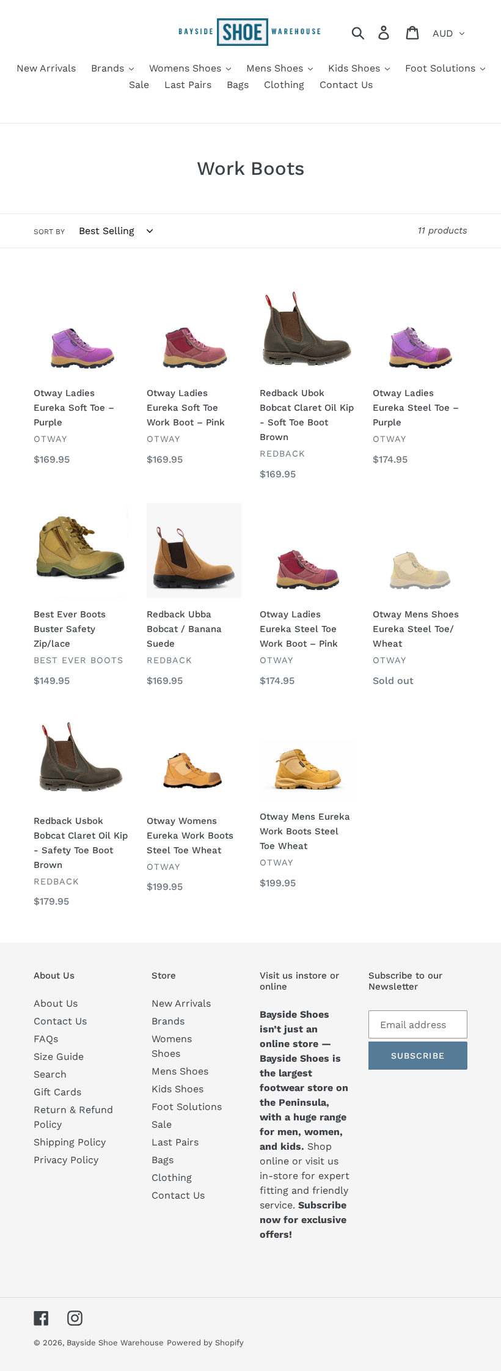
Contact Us (60, 1021)
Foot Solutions (187, 1106)
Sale (162, 1124)
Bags (163, 1160)
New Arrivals (181, 1003)
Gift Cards (57, 1092)
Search (50, 1074)
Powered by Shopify (205, 1342)
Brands (168, 1021)
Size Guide (59, 1056)
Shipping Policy (70, 1142)
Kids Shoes (177, 1089)
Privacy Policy (66, 1160)
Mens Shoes (180, 1071)
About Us (56, 1003)
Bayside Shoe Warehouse (115, 1342)
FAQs (46, 1039)
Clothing (172, 1177)
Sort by (49, 231)
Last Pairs (175, 1142)
